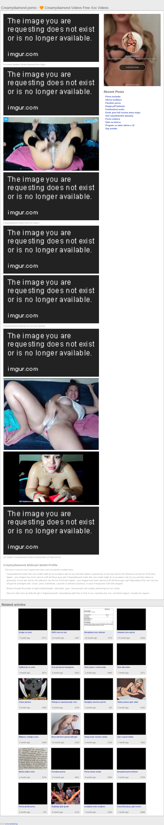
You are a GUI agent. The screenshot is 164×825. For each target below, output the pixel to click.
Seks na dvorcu (113, 122)
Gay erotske (111, 128)
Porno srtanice (112, 119)
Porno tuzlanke (112, 96)
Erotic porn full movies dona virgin (122, 112)
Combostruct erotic (114, 109)
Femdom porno (113, 103)
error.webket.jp (11, 824)
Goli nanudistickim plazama (119, 116)
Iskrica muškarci (113, 100)
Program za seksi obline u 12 (119, 125)
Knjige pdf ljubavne (115, 106)
